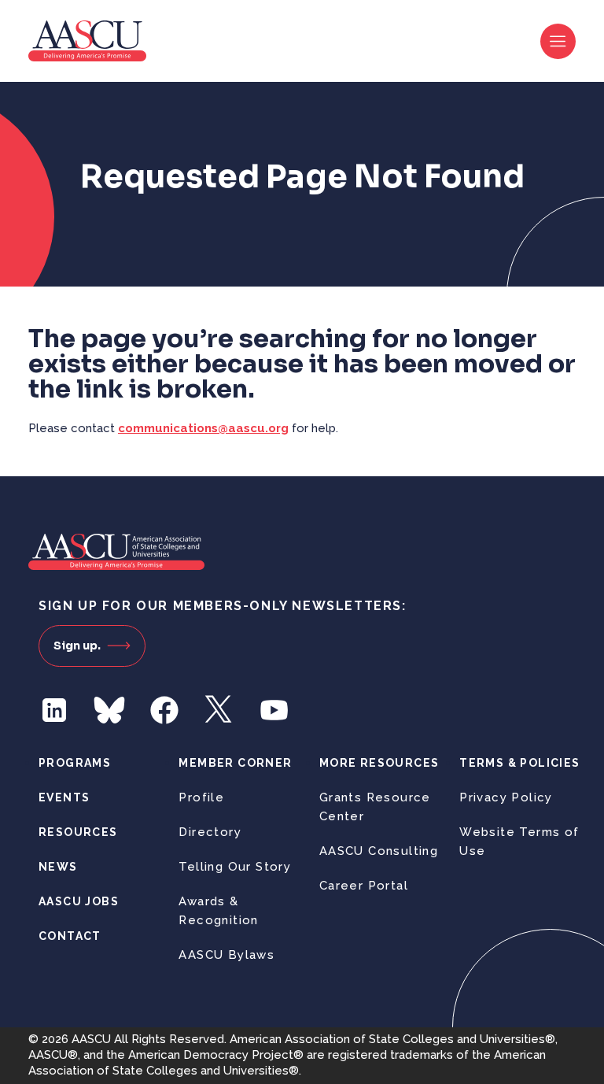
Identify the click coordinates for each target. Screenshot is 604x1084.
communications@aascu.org (203, 428)
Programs (75, 763)
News (58, 866)
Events (64, 797)
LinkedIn (54, 710)
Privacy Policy (506, 797)
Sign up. (77, 645)
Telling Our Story (235, 867)
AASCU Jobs (79, 901)
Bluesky (109, 710)
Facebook (164, 710)
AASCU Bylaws (226, 955)
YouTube (274, 710)
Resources (78, 832)
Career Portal (363, 886)
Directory (210, 832)
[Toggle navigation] (558, 41)
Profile (201, 797)
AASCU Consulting (378, 851)
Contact (70, 936)
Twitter (219, 710)
